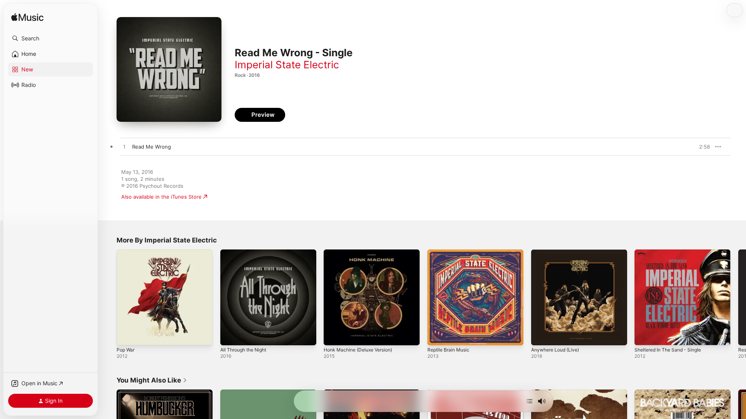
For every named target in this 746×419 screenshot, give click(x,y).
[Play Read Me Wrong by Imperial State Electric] (124, 147)
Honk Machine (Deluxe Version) (362, 252)
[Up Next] (529, 401)
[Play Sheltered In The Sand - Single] (644, 335)
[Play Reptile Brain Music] (437, 335)
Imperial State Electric (287, 65)
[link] (152, 380)
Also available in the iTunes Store (161, 197)
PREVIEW (701, 146)
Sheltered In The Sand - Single (671, 252)
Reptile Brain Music (450, 252)
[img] (27, 17)
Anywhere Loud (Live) (558, 252)
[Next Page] (738, 297)
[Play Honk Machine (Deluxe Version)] (333, 335)
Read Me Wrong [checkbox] (151, 147)
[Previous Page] (108, 297)
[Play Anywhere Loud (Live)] (541, 335)
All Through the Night (246, 252)
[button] (50, 38)
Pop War (126, 252)
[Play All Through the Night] (230, 335)
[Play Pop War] (126, 335)
